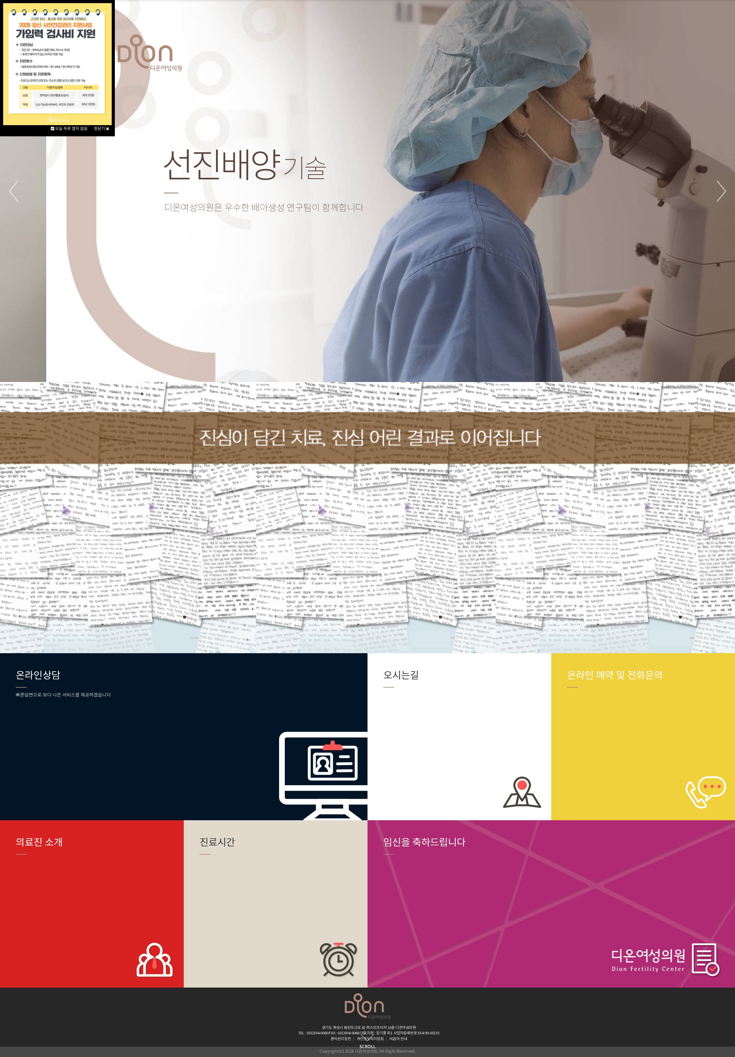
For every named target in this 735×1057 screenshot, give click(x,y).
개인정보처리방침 (370, 1039)
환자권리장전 (341, 1039)
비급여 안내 (398, 1039)
